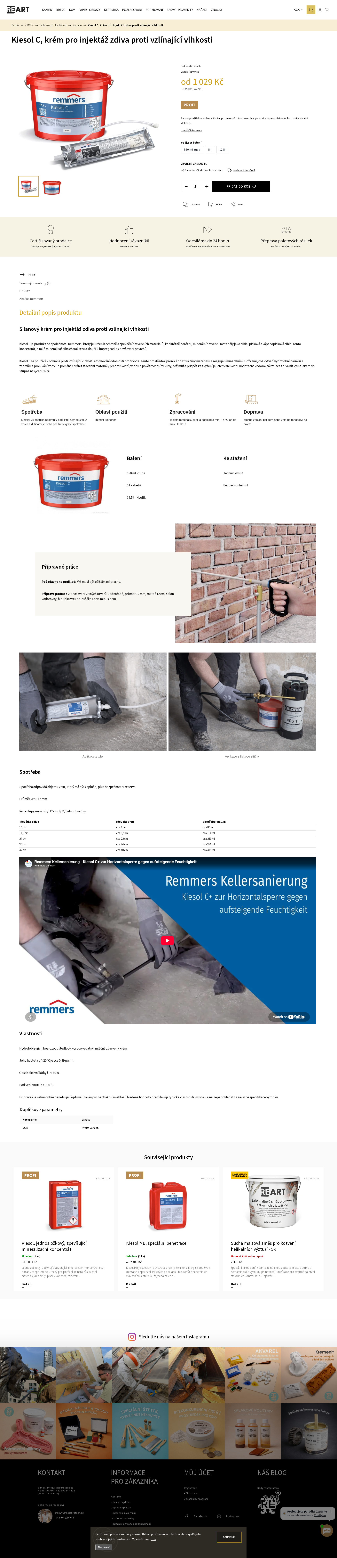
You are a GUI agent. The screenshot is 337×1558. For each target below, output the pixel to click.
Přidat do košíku (241, 186)
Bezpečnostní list (235, 485)
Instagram (219, 1517)
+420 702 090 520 (64, 1518)
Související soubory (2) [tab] (35, 283)
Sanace (86, 1119)
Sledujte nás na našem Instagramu (174, 1337)
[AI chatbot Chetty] (326, 1530)
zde (153, 1539)
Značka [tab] (31, 298)
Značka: (190, 71)
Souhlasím (229, 1537)
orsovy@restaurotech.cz (69, 1512)
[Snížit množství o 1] (186, 186)
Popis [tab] (31, 274)
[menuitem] (47, 10)
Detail (26, 1284)
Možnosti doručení (244, 170)
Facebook (187, 1517)
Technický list (233, 473)
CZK (297, 9)
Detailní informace (191, 130)
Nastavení (104, 1547)
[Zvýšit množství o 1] (207, 186)
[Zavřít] (330, 1511)
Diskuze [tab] (24, 291)
